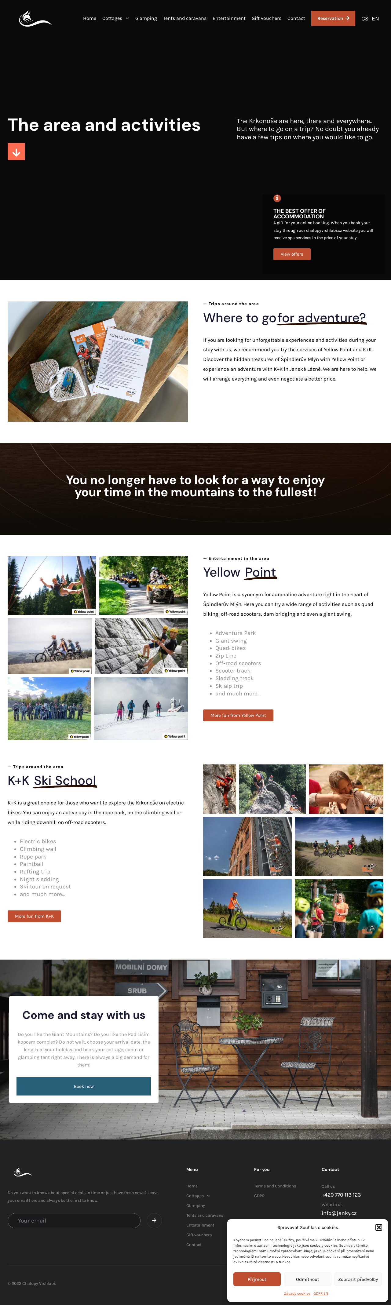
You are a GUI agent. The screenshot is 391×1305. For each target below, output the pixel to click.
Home (89, 18)
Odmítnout (307, 1279)
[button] (379, 1227)
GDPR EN (320, 1293)
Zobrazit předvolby (358, 1279)
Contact (296, 18)
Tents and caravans (184, 18)
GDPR (259, 1195)
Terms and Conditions (275, 1186)
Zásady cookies (297, 1293)
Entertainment (229, 18)
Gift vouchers (266, 18)
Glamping (146, 18)
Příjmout (257, 1279)
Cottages (112, 18)
